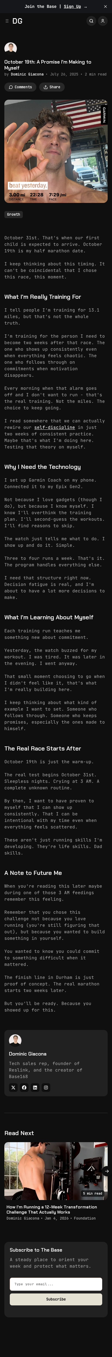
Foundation (85, 1218)
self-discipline (54, 427)
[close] (105, 6)
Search (91, 21)
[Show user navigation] (103, 21)
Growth (13, 214)
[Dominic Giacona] (10, 48)
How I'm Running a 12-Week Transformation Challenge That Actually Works (52, 1209)
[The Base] (17, 21)
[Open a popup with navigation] (7, 21)
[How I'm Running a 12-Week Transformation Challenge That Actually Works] (55, 1171)
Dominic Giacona (27, 74)
